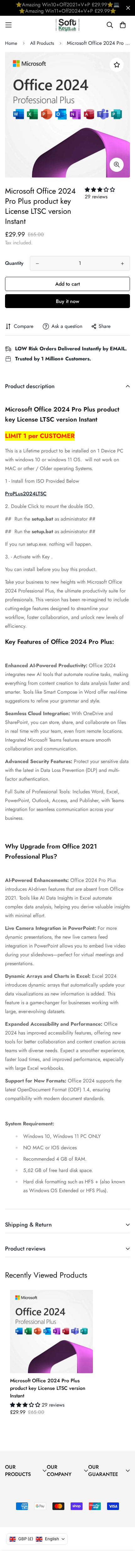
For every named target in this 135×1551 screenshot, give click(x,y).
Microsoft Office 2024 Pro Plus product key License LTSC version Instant (47, 1388)
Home (11, 43)
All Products (42, 43)
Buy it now (67, 301)
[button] (100, 189)
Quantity (14, 263)
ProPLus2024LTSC (25, 493)
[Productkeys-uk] (67, 25)
